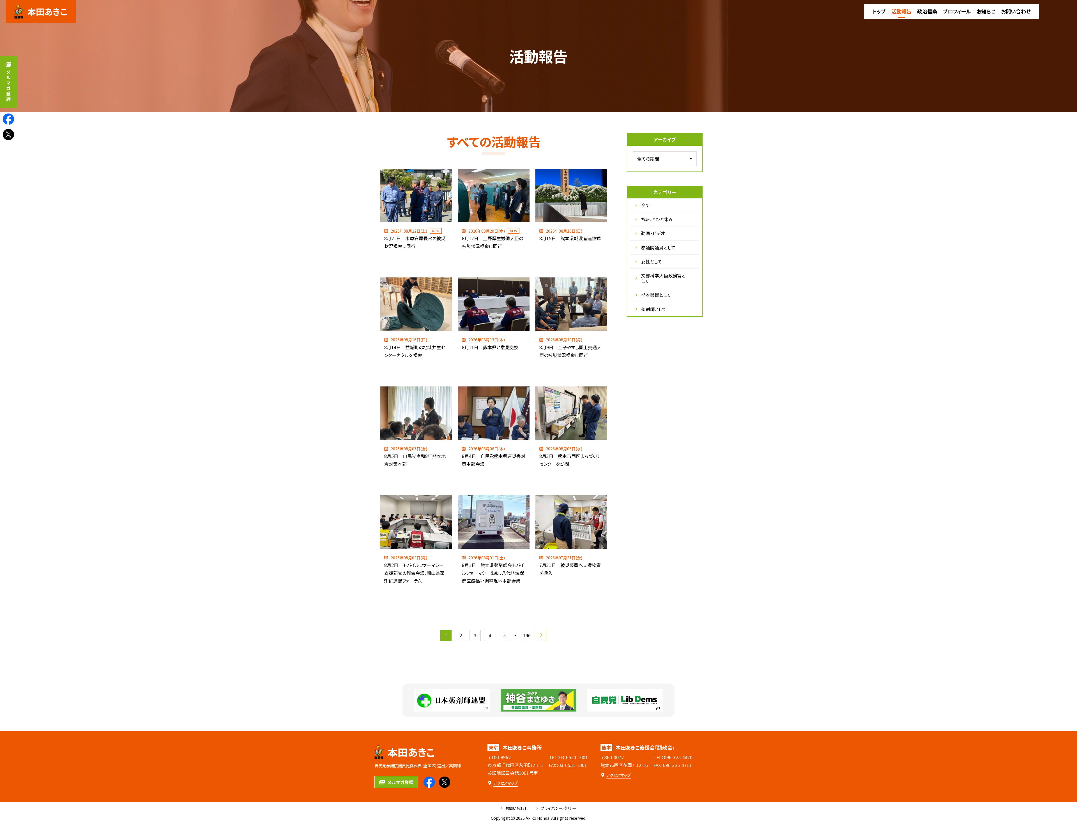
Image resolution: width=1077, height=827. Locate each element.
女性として (651, 261)
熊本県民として (656, 294)
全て (645, 205)
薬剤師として (653, 309)
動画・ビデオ (653, 233)
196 (527, 635)
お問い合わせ (516, 808)
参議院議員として (658, 247)
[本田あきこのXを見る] (8, 134)
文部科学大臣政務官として (663, 278)
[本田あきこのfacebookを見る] (8, 119)
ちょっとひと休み (657, 219)
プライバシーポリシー (559, 808)
